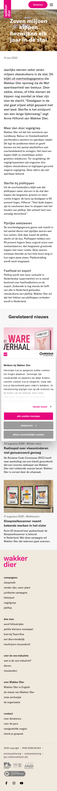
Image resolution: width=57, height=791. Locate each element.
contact (8, 713)
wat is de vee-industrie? (17, 660)
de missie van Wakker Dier (19, 692)
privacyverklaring (12, 753)
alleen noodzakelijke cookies (28, 434)
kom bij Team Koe (14, 634)
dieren (7, 665)
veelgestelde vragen (15, 728)
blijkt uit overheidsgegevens (24, 78)
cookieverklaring (32, 753)
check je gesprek (13, 733)
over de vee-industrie (16, 655)
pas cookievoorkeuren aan (16, 757)
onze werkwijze (12, 697)
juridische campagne (15, 592)
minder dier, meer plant (17, 587)
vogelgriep (10, 602)
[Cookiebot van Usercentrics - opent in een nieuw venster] (40, 354)
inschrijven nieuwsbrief (17, 644)
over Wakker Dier (14, 682)
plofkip (8, 607)
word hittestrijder (14, 624)
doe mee (9, 619)
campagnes (10, 577)
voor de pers (11, 723)
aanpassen (27, 425)
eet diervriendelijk (14, 639)
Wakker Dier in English (17, 687)
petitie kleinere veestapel (18, 629)
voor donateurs (12, 718)
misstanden (10, 670)
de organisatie (12, 702)
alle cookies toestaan (28, 416)
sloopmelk (10, 582)
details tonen (40, 406)
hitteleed (9, 597)
